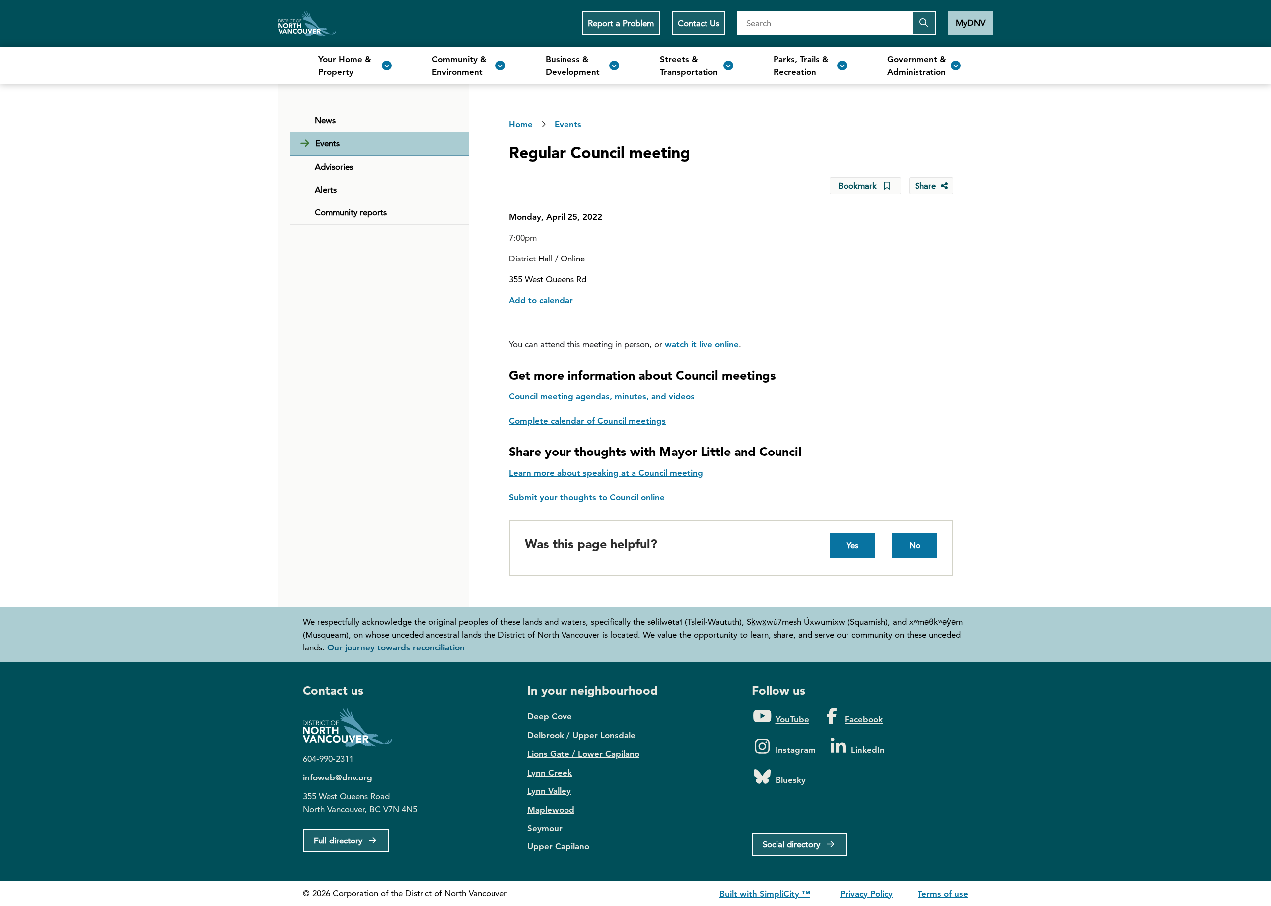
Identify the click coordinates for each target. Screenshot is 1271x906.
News (325, 120)
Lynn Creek (549, 772)
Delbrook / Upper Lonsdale (581, 735)
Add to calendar (541, 300)
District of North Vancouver (352, 727)
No (914, 545)
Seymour (545, 828)
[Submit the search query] (924, 23)
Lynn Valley (549, 791)
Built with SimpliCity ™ (764, 894)
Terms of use (943, 894)
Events (327, 143)
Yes (852, 545)
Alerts (326, 189)
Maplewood (550, 810)
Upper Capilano (558, 846)
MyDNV (970, 23)
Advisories (334, 167)
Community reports (351, 212)
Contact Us (698, 23)
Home (307, 23)
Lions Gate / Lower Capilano (583, 754)
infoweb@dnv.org (337, 777)
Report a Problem (621, 23)
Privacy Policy (866, 894)
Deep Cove (549, 716)
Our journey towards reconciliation (396, 647)
